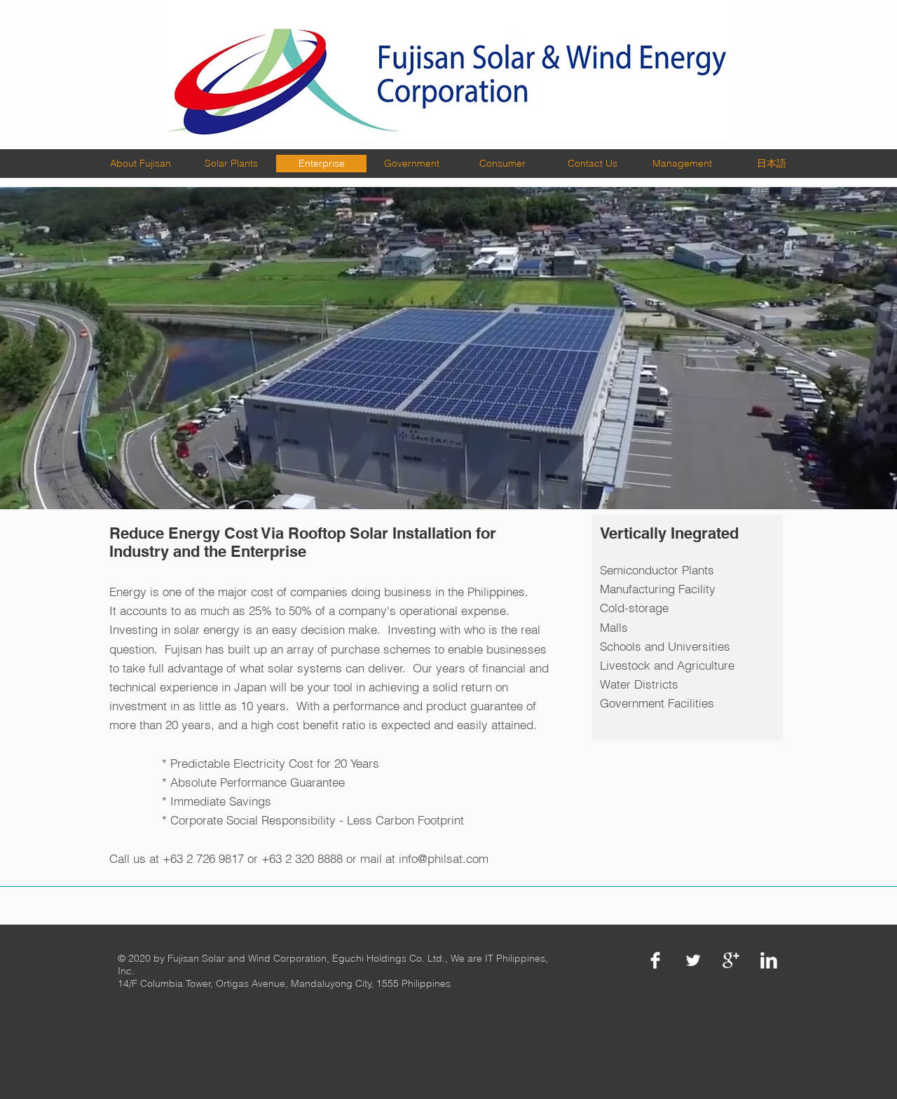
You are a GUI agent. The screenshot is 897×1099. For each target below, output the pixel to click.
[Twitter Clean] (693, 960)
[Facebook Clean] (655, 960)
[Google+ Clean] (731, 960)
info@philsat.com (443, 858)
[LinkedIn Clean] (768, 960)
